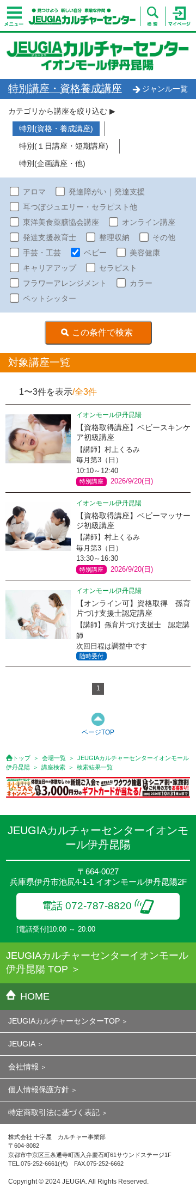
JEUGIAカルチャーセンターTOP (64, 1021)
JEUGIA (21, 1043)
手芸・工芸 (42, 252)
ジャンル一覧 (165, 88)
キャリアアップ (49, 268)
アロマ (34, 191)
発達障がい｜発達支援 (107, 191)
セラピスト (118, 268)
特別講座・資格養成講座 (65, 88)
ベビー (95, 252)
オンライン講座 (148, 222)
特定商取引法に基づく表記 (54, 1112)
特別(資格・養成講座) (56, 128)
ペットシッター (49, 298)
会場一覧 (54, 758)
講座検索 (53, 767)
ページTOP (98, 732)
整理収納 (114, 237)
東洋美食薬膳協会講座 (61, 222)
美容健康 (145, 252)
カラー (141, 283)
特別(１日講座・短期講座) (63, 146)
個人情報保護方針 (38, 1089)
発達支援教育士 (49, 237)
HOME (35, 996)
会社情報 (23, 1066)
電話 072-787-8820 (87, 905)
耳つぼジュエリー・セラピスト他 (80, 207)
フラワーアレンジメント (65, 283)
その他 (163, 237)
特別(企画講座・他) (52, 163)
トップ (21, 758)
